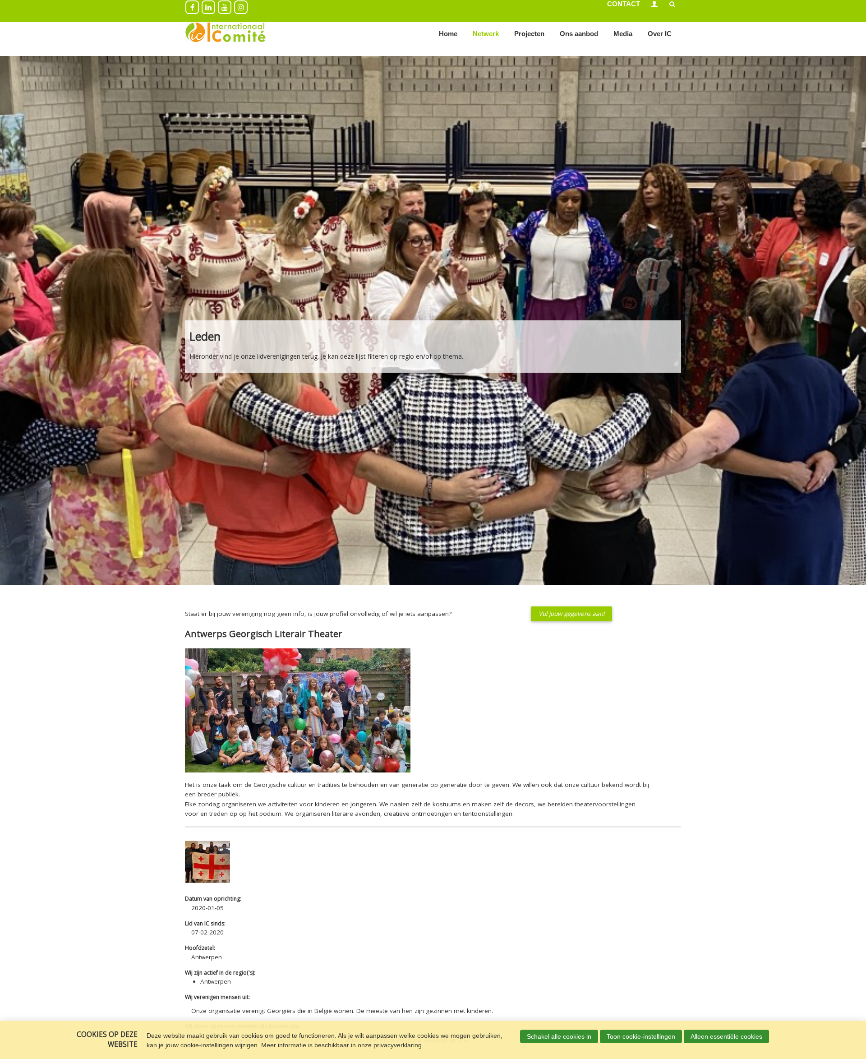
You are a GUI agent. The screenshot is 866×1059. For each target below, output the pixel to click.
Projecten (529, 33)
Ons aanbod (579, 33)
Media (622, 33)
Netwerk (486, 33)
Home (448, 33)
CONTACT (623, 4)
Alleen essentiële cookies (726, 1036)
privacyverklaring (397, 1045)
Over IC (660, 33)
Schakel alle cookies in (559, 1036)
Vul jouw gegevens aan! (572, 614)
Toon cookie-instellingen (641, 1036)
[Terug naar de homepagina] (225, 34)
